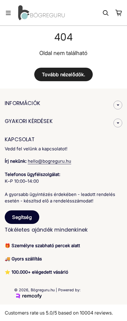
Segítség (22, 217)
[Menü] (8, 12)
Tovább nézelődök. (63, 74)
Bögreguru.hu (43, 290)
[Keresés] (105, 12)
